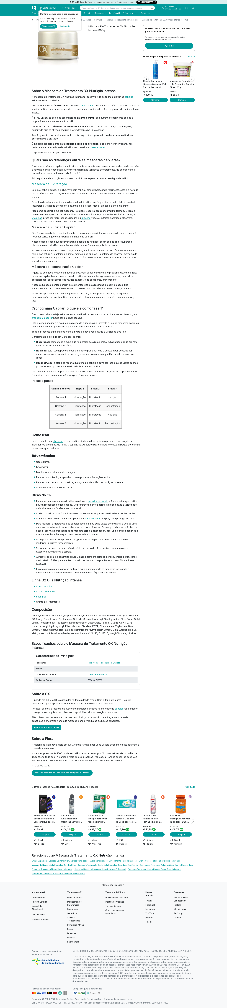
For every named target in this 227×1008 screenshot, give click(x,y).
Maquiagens (180, 909)
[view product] (155, 69)
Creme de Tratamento (97, 674)
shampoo (58, 441)
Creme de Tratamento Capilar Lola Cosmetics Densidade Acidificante (108, 865)
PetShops (179, 913)
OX (89, 668)
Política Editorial (39, 901)
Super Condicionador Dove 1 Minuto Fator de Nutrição (113, 861)
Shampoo (41, 596)
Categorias (72, 909)
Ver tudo (191, 56)
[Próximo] (192, 79)
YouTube (149, 913)
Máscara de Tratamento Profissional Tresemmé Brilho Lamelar (58, 873)
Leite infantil (114, 13)
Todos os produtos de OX (46, 727)
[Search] (152, 8)
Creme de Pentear (46, 591)
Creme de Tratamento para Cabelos (122, 20)
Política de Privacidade (116, 897)
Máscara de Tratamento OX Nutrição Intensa (161, 20)
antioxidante (87, 105)
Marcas (71, 937)
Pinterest (149, 917)
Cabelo (177, 917)
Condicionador (44, 586)
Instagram (150, 909)
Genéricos (145, 13)
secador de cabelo (98, 501)
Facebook (150, 905)
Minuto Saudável (40, 919)
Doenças (71, 933)
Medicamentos (74, 897)
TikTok (148, 921)
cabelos (129, 96)
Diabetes (88, 13)
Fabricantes (73, 941)
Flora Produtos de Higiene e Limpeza (104, 663)
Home (36, 20)
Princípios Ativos (75, 925)
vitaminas (37, 218)
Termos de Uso (113, 906)
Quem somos (38, 897)
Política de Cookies (114, 901)
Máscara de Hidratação (49, 184)
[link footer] (79, 993)
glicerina (86, 218)
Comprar (155, 100)
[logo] (34, 8)
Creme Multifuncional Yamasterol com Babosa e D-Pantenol (100, 869)
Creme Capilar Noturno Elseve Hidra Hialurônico (159, 861)
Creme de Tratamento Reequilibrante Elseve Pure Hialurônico (154, 869)
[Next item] (193, 821)
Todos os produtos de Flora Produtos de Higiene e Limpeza (62, 773)
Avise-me (169, 45)
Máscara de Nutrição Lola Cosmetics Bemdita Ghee (54, 865)
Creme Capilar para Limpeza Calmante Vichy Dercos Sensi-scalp (60, 861)
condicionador (92, 518)
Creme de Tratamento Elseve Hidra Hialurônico (52, 869)
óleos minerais (97, 147)
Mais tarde (65, 26)
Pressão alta (100, 13)
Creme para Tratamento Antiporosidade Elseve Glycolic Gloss (166, 865)
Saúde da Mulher (130, 13)
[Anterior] (146, 79)
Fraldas (177, 905)
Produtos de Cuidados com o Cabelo (87, 20)
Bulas (70, 929)
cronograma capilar (42, 317)
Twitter (148, 900)
